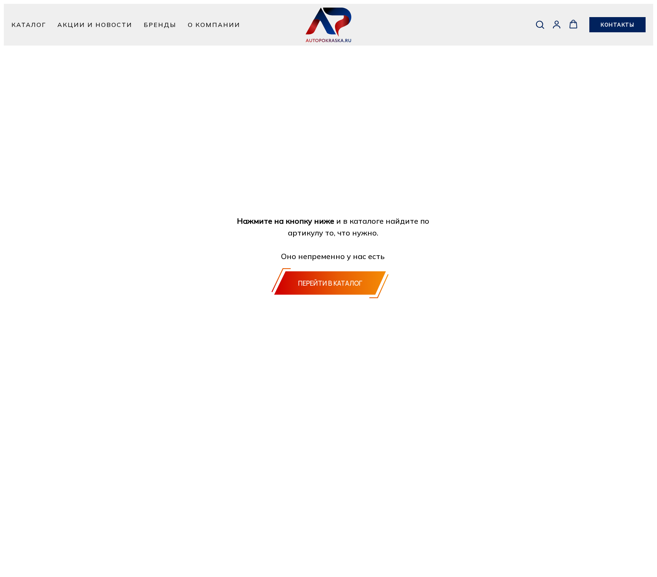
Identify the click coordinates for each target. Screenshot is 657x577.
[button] (539, 24)
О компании (214, 24)
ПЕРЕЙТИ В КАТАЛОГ (330, 283)
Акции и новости (94, 24)
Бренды (160, 24)
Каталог (28, 24)
